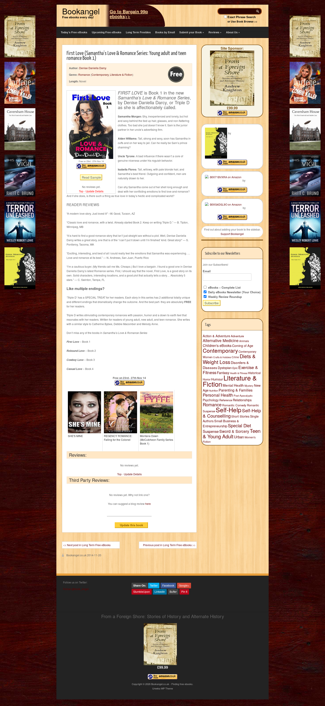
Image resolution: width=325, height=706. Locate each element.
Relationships (242, 399)
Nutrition (213, 390)
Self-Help (228, 409)
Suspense (211, 431)
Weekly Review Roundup (224, 297)
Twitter (154, 585)
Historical (254, 373)
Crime (235, 357)
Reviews (215, 32)
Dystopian (225, 367)
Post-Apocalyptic (243, 395)
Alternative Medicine (221, 340)
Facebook (168, 585)
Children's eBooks (217, 345)
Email (207, 271)
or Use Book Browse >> (242, 21)
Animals (244, 341)
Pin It (184, 591)
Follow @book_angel (76, 589)
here (148, 503)
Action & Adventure (216, 336)
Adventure (237, 336)
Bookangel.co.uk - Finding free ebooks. (172, 684)
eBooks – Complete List (224, 287)
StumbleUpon (141, 591)
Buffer (173, 591)
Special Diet (239, 425)
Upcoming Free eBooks (106, 32)
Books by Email (165, 32)
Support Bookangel (232, 234)
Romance (84, 74)
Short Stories (240, 416)
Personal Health (218, 395)
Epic (235, 368)
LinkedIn (160, 591)
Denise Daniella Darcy (92, 68)
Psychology (211, 400)
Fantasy (223, 372)
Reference (225, 400)
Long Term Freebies (138, 32)
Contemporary (100, 74)
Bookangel (81, 11)
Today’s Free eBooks (74, 32)
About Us (233, 32)
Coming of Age (242, 345)
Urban (239, 436)
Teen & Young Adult (231, 433)
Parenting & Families (235, 390)
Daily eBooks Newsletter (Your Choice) (233, 292)
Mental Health (233, 385)
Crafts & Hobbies (222, 357)
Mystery (249, 385)
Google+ (184, 585)
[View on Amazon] (232, 164)
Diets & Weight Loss (229, 358)
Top (81, 191)
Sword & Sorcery (234, 431)
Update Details (94, 191)
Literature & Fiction (121, 74)
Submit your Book (191, 32)
